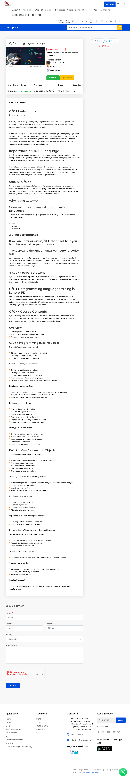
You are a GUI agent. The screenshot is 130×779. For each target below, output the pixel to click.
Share (99, 41)
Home (8, 719)
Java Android (11, 732)
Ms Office (40, 729)
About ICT (17, 10)
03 (97, 21)
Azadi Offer (28, 10)
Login (123, 3)
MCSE (38, 719)
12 (77, 21)
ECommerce (46, 10)
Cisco (96, 10)
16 (111, 21)
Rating (9, 634)
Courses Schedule (60, 21)
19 (82, 21)
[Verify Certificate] (29, 15)
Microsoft (86, 10)
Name (9, 613)
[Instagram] (104, 732)
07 (102, 21)
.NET (8, 736)
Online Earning (73, 10)
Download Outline (17, 115)
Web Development (14, 729)
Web (37, 10)
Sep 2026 (92, 21)
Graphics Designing (14, 739)
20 (86, 21)
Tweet (114, 41)
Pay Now (110, 4)
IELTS (38, 732)
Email (9, 623)
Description (12, 27)
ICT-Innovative (91, 772)
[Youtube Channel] (40, 15)
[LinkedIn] (114, 732)
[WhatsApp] (36, 15)
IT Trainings (59, 10)
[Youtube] (109, 732)
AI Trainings (106, 10)
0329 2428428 (19, 15)
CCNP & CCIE (42, 726)
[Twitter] (119, 732)
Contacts (10, 722)
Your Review (12, 645)
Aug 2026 (68, 21)
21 (119, 21)
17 (115, 21)
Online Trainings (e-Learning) (19, 746)
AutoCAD (10, 743)
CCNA (39, 722)
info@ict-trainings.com (81, 740)
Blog (8, 726)
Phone (50, 623)
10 (73, 21)
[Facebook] (33, 15)
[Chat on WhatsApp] (123, 772)
